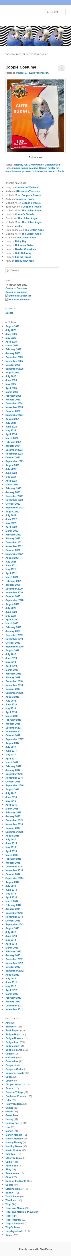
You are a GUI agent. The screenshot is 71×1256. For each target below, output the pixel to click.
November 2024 (14, 407)
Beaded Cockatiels (25, 249)
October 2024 (12, 411)
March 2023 (11, 484)
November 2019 (14, 639)
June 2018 (11, 704)
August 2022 (12, 511)
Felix (8, 1100)
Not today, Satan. (24, 245)
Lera (7, 1127)
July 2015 (10, 839)
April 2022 (11, 527)
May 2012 (10, 986)
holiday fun (53, 168)
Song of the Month (15, 1181)
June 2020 (11, 611)
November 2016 (14, 777)
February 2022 (13, 534)
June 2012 (11, 982)
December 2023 (14, 449)
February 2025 (13, 395)
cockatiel (10, 1057)
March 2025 (11, 392)
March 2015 (11, 855)
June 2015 (11, 843)
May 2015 (10, 847)
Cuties (9, 1076)
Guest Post (11, 1115)
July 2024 (10, 422)
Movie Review (13, 1150)
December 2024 (14, 403)
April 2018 (11, 712)
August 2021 (12, 557)
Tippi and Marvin (15, 1208)
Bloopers (10, 1026)
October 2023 (12, 457)
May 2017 (10, 754)
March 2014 (11, 901)
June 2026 (11, 334)
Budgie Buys (12, 1034)
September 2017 (14, 739)
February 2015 (13, 858)
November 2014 (14, 870)
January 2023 (12, 492)
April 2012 (11, 990)
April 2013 (11, 943)
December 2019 (14, 635)
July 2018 (10, 700)
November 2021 (14, 546)
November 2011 (14, 1009)
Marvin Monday (14, 1138)
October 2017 (12, 735)
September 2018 (14, 692)
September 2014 (14, 878)
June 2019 (11, 658)
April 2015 (11, 851)
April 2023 (11, 480)
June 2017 (11, 750)
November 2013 (14, 916)
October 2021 (12, 550)
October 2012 (12, 966)
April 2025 (11, 388)
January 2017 (12, 770)
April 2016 (11, 804)
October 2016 (12, 781)
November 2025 (14, 361)
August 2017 (12, 743)
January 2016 (12, 816)
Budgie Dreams (14, 1038)
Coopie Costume (20, 67)
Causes (9, 1053)
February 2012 (13, 997)
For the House (23, 257)
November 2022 (14, 499)
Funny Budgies (14, 1103)
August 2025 (12, 372)
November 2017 (14, 731)
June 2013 (11, 936)
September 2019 (14, 646)
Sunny (9, 1192)
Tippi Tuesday (13, 1219)
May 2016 (10, 801)
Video (8, 1235)
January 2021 (12, 584)
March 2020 (11, 623)
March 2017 (11, 762)
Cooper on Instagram (16, 292)
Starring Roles (13, 1188)
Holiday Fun (21, 164)
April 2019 (11, 666)
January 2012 (12, 1001)
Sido (8, 1177)
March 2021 (11, 577)
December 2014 (14, 866)
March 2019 (11, 669)
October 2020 (12, 596)
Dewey (9, 1080)
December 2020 (14, 588)
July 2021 (10, 561)
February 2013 (13, 951)
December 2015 (14, 820)
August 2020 (12, 604)
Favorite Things (14, 1092)
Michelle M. (43, 72)
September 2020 (14, 600)
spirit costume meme (43, 171)
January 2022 (12, 538)
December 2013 (14, 913)
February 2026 (13, 349)
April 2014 (11, 897)
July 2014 (10, 886)
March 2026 (11, 345)
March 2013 (11, 947)
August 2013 (12, 928)
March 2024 (11, 438)
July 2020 (10, 608)
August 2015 (12, 835)
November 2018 (14, 685)
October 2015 (12, 828)
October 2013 (12, 920)
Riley (8, 1169)
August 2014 (12, 882)
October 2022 (12, 503)
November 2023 (14, 453)
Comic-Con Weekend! (27, 187)
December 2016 (14, 774)
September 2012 (14, 970)
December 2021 (14, 542)
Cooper (43, 168)
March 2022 (11, 530)
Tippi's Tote (12, 1227)
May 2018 (10, 708)
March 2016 (11, 808)
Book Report (12, 1030)
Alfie (8, 1022)
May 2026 (10, 337)
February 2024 (13, 442)
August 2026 (12, 326)
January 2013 (12, 955)
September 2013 (14, 924)
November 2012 (14, 963)
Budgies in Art (13, 1049)
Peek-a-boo (11, 1165)
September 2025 (14, 368)
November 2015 (14, 824)
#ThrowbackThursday (27, 191)
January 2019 (12, 677)
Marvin (9, 1131)
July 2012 (10, 978)
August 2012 (12, 974)
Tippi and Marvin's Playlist (20, 1211)
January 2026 (12, 353)
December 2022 (14, 496)
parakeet (26, 171)
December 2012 (14, 959)
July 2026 (10, 330)
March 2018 (11, 716)
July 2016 (10, 793)
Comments (24, 299)
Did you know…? (15, 1084)
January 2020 (12, 631)
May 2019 (10, 662)
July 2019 (10, 654)
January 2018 (12, 723)
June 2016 (11, 797)
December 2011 (14, 1005)
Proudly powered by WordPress (35, 1249)
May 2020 (10, 615)
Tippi (8, 1204)
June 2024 (11, 426)
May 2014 (10, 893)
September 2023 (14, 461)
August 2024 (12, 419)
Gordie (9, 1111)
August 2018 (12, 696)
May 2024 (10, 430)
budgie (16, 168)
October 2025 (12, 364)
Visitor (18, 226)
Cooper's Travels (14, 1073)
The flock (10, 1200)
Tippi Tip (10, 1215)
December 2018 (14, 681)
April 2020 (11, 619)
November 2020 (14, 592)
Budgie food (12, 1042)
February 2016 (13, 812)
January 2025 (12, 399)
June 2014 (11, 889)
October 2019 (12, 642)
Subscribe (26, 295)
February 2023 (13, 488)
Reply (60, 171)
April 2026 (11, 341)
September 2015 (14, 831)
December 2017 (14, 727)
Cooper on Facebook (16, 288)
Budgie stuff (12, 1046)
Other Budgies (13, 1158)
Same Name (12, 1173)
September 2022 (14, 507)
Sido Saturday (23, 253)
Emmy (9, 1088)
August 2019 (12, 650)
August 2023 (12, 465)
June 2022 (11, 519)
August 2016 (12, 789)
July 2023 (10, 469)
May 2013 (10, 939)
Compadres (11, 1061)
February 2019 (13, 673)
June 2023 (11, 472)
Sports (9, 1184)
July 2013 (10, 932)
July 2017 (10, 746)
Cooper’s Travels (31, 195)
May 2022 (10, 523)
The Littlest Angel (32, 210)
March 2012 (11, 993)
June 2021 (11, 565)
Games (9, 1107)
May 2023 (10, 476)
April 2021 (11, 573)
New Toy (10, 1154)
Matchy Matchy (13, 1142)
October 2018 (12, 689)
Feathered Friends (15, 1096)
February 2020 (13, 627)
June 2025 (11, 380)
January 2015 (12, 862)
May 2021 (10, 569)
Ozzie (8, 1161)
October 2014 (12, 874)
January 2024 (12, 445)
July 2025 (10, 376)
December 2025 (14, 357)
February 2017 (13, 766)
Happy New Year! (24, 260)
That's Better (12, 1196)
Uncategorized (52, 164)
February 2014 (13, 905)
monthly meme (13, 171)
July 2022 (10, 515)
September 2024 (14, 415)
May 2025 (10, 384)
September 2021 (14, 554)
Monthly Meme (36, 164)
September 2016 (14, 785)
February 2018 (13, 719)
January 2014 (12, 909)
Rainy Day (20, 241)
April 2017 (11, 758)
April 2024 (11, 434)
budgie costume (29, 168)
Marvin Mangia (13, 1134)
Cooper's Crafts (14, 1069)
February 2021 (13, 581)
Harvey (9, 1119)
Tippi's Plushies (14, 1223)
